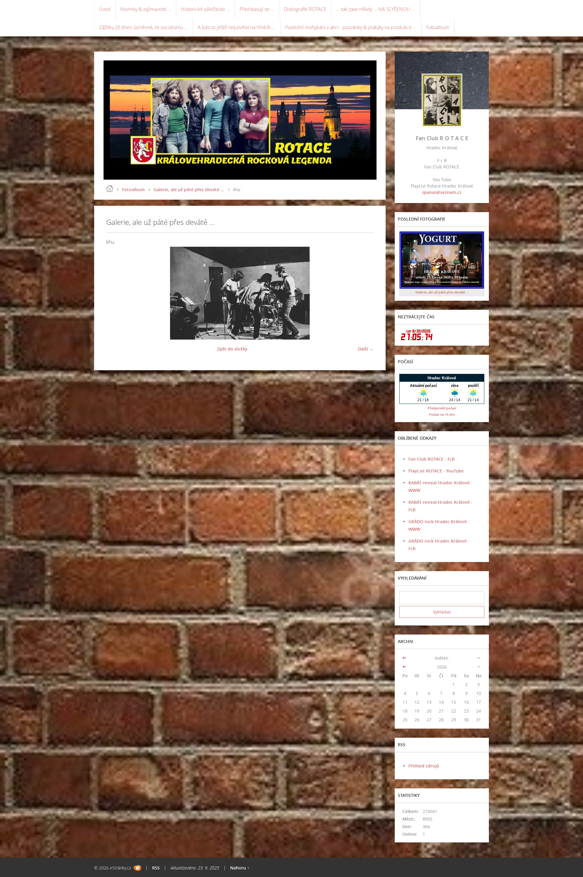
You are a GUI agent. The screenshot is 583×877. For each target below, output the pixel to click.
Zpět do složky (232, 349)
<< (405, 658)
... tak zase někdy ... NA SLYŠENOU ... (375, 9)
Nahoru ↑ (239, 868)
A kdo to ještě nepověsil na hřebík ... (236, 27)
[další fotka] (363, 293)
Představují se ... (257, 9)
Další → (365, 349)
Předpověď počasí (442, 408)
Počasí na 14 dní (442, 414)
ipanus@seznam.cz (442, 192)
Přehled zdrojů (423, 766)
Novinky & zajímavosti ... (145, 9)
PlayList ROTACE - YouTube (436, 471)
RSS (156, 868)
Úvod (105, 9)
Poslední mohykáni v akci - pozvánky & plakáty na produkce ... (351, 27)
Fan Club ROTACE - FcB (431, 459)
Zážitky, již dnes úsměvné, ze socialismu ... (143, 27)
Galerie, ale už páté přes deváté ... (189, 189)
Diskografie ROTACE (305, 9)
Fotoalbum (437, 27)
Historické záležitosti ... (205, 9)
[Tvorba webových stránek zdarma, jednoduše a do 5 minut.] (137, 868)
